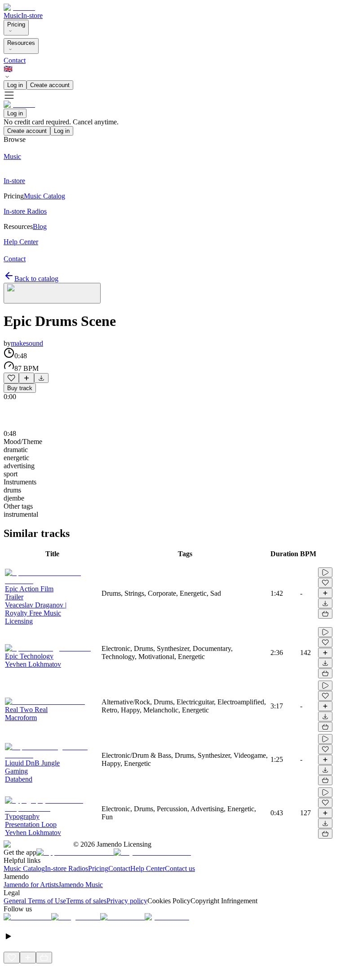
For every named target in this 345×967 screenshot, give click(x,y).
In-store (32, 15)
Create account (50, 85)
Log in (15, 85)
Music (12, 15)
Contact (15, 60)
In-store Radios (66, 868)
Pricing (16, 24)
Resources (21, 43)
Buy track (19, 388)
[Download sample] (41, 378)
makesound (27, 343)
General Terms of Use (35, 901)
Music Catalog (24, 868)
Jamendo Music (80, 884)
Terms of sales (86, 901)
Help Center (147, 868)
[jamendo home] (19, 7)
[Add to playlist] (26, 378)
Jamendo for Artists (31, 884)
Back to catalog (36, 278)
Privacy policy (126, 901)
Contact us (180, 868)
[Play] (52, 293)
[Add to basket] (325, 614)
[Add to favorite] (11, 378)
